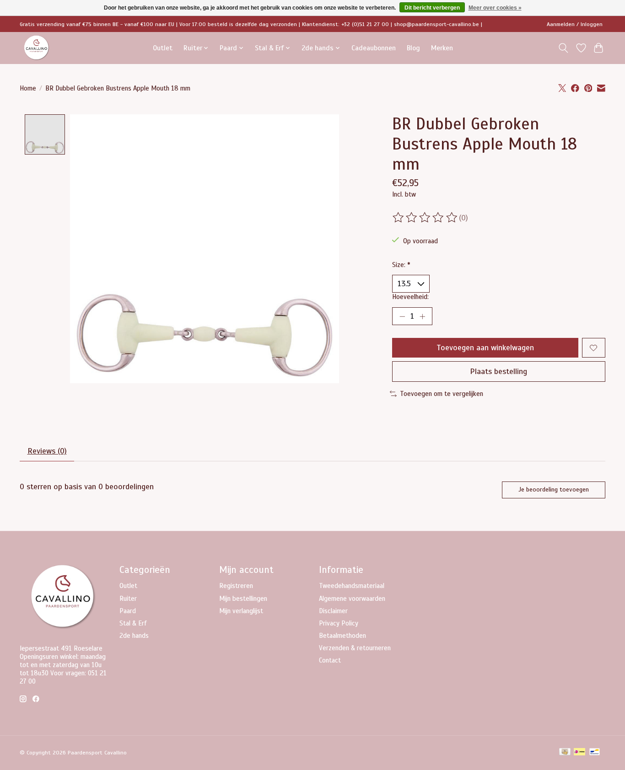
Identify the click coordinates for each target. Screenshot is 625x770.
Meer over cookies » (495, 8)
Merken (442, 47)
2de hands (134, 635)
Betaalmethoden (342, 635)
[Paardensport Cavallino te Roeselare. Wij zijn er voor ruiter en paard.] (37, 47)
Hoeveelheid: (410, 297)
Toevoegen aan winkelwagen (485, 347)
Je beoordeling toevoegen (553, 489)
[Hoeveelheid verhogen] (422, 316)
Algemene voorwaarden (352, 598)
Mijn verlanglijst (241, 611)
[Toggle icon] (563, 48)
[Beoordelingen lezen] (425, 218)
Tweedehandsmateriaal (351, 586)
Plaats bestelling (498, 371)
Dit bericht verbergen (432, 8)
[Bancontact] (594, 752)
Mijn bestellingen (243, 598)
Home (28, 88)
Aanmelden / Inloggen (575, 24)
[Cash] (565, 752)
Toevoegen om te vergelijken (441, 394)
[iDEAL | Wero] (579, 752)
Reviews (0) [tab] (47, 451)
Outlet (162, 47)
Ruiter (128, 598)
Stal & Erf (133, 623)
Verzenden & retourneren (355, 648)
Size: (401, 265)
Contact (330, 660)
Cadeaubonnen (373, 47)
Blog (413, 47)
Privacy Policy (338, 623)
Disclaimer (333, 611)
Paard (127, 611)
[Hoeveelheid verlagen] (402, 316)
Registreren (236, 586)
